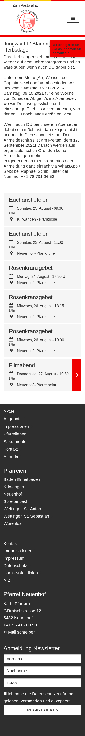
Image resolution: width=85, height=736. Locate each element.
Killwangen (14, 486)
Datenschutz (15, 565)
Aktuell (10, 411)
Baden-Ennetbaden (22, 479)
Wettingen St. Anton (22, 508)
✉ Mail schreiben (20, 632)
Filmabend (22, 365)
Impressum (14, 558)
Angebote (13, 419)
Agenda (11, 456)
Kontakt (11, 449)
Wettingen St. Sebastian (26, 516)
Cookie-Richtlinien (21, 573)
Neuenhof (13, 494)
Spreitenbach (16, 501)
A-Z (7, 580)
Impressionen (16, 426)
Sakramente (15, 441)
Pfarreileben (15, 434)
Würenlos (12, 523)
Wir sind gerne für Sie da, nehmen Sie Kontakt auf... (67, 49)
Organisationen (18, 551)
